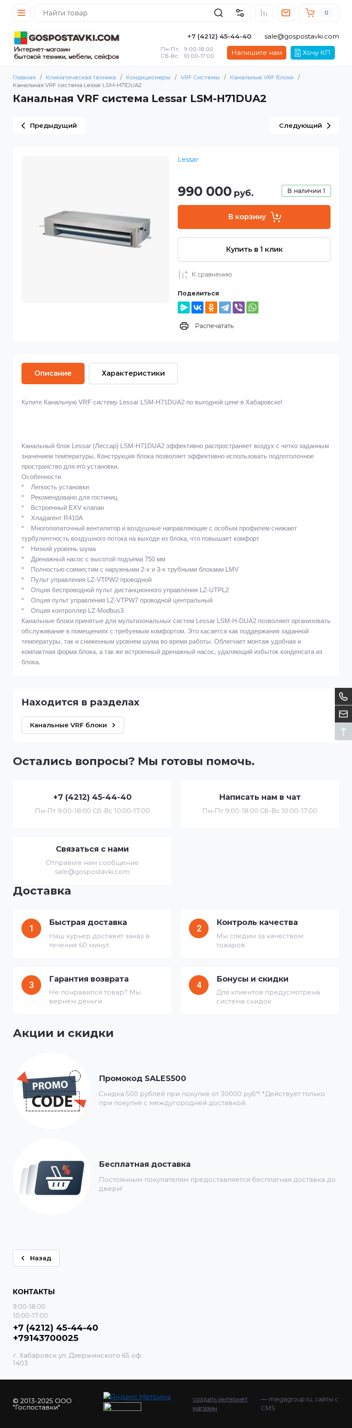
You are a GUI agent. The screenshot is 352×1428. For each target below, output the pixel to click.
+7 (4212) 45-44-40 (219, 36)
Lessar (188, 159)
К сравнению (211, 274)
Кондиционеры (148, 77)
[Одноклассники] (211, 307)
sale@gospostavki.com (301, 36)
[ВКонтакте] (197, 307)
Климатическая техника (81, 77)
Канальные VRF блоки (262, 77)
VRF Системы (200, 77)
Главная (24, 77)
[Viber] (239, 307)
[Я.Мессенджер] (184, 307)
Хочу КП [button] (317, 52)
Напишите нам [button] (256, 52)
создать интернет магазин (220, 1403)
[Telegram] (225, 307)
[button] (21, 12)
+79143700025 (46, 1338)
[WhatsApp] (252, 307)
